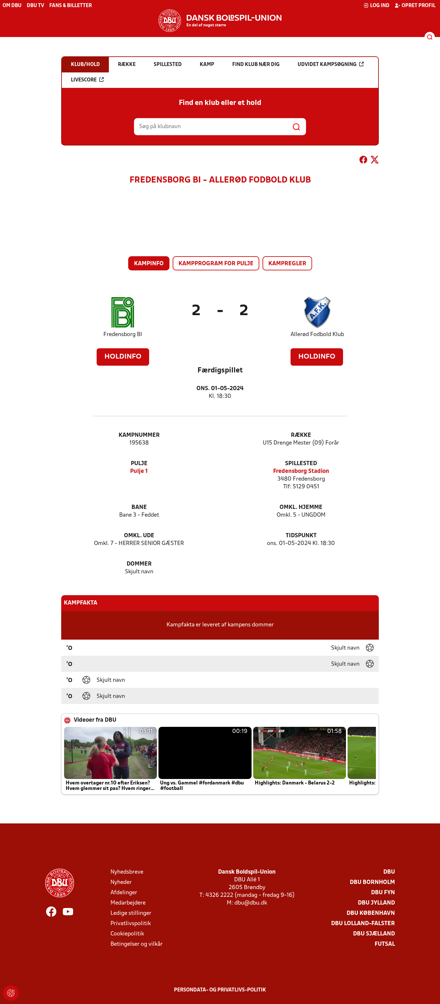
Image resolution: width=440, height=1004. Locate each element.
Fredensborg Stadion (301, 471)
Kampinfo (149, 264)
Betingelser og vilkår (136, 944)
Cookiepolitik (127, 934)
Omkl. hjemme (301, 507)
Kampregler (287, 264)
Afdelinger (123, 893)
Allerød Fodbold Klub (317, 334)
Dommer (139, 564)
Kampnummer (139, 435)
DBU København (371, 913)
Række (301, 435)
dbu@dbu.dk (250, 903)
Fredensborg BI (122, 334)
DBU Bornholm (372, 882)
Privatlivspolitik (130, 923)
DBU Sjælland (374, 934)
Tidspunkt (301, 536)
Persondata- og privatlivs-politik (220, 990)
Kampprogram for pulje (215, 264)
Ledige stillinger (130, 913)
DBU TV (35, 6)
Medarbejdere (128, 903)
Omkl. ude (139, 536)
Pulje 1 (139, 471)
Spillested (301, 463)
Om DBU (12, 6)
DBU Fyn (383, 893)
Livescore (84, 80)
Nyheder (121, 882)
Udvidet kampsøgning (327, 64)
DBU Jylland (376, 903)
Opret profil (418, 6)
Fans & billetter (70, 6)
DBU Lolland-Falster (363, 923)
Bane (139, 507)
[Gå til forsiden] (220, 20)
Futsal (385, 944)
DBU (389, 872)
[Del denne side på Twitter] (374, 161)
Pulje (139, 463)
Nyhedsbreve (126, 872)
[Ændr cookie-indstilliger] (11, 993)
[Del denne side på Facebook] (363, 161)
